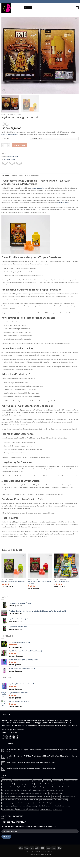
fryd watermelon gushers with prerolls (30, 806)
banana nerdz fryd (58, 780)
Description (5, 175)
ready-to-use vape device (9, 134)
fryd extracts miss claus (38, 790)
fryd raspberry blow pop (46, 799)
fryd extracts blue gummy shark (41, 787)
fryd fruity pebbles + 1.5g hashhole (11, 796)
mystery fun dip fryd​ (21, 809)
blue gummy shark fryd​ (70, 780)
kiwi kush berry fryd (47, 806)
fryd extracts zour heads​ (55, 793)
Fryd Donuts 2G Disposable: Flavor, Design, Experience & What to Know (31, 762)
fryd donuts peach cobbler (59, 784)
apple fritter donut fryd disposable (22, 780)
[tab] (5, 175)
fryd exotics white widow (9, 787)
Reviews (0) (35, 175)
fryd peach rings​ (34, 799)
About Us (29, 851)
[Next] (74, 55)
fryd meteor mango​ (9, 159)
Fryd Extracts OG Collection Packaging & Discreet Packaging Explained (31, 768)
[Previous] (5, 55)
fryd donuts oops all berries (42, 784)
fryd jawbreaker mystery (68, 796)
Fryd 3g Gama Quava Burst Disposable (13, 581)
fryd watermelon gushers (56, 803)
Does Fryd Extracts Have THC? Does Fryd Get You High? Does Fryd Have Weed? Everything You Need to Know (42, 757)
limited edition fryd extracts (62, 806)
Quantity (5, 138)
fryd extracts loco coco (24, 790)
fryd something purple (61, 799)
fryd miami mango (23, 799)
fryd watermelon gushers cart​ (10, 806)
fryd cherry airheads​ (7, 784)
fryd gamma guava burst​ (29, 796)
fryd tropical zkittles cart (41, 803)
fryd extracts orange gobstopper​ (55, 790)
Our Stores (37, 851)
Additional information (21, 175)
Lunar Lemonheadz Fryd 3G (62, 581)
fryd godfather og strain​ (43, 796)
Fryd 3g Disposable (14, 114)
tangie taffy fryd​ (57, 809)
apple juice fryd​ (37, 780)
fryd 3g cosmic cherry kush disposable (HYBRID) (39, 582)
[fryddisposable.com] (11, 8)
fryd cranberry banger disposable (24, 784)
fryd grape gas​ (56, 796)
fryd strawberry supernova (25, 803)
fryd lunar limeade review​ (9, 799)
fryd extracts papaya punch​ (9, 793)
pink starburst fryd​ (34, 809)
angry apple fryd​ (6, 780)
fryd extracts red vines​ (25, 793)
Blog (44, 851)
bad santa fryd (47, 780)
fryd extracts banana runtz (24, 787)
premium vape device (37, 188)
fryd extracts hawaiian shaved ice (61, 787)
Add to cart (19, 145)
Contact (51, 851)
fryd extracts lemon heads (9, 790)
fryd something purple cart (9, 803)
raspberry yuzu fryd (46, 809)
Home (3, 114)
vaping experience (63, 202)
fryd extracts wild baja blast (39, 793)
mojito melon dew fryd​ (8, 809)
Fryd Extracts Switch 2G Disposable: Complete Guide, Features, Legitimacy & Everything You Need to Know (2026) (42, 750)
